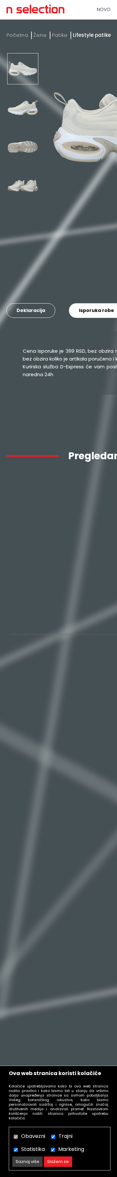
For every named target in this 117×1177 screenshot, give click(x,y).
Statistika (33, 1149)
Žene (40, 35)
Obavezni (33, 1136)
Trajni (65, 1136)
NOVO (103, 9)
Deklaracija (31, 310)
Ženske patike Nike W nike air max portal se (45, 593)
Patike (60, 35)
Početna (17, 35)
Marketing (71, 1149)
